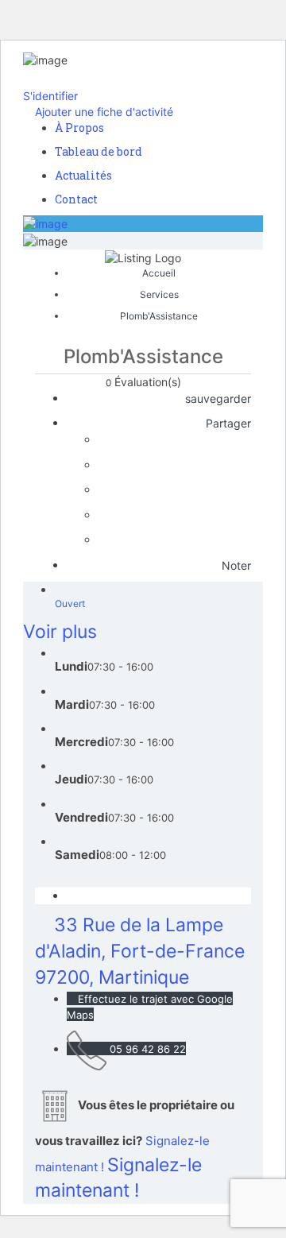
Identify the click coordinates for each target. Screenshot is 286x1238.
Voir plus (60, 632)
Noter (234, 565)
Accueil (159, 273)
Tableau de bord (98, 151)
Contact (76, 199)
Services (159, 294)
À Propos (79, 127)
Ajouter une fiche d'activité (102, 111)
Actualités (83, 175)
